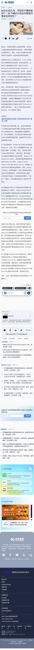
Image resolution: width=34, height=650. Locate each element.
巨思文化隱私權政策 (19, 339)
